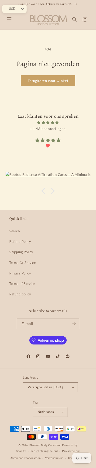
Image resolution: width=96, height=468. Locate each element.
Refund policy (20, 294)
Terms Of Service (22, 263)
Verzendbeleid (54, 457)
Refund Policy (20, 242)
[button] (9, 19)
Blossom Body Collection (45, 445)
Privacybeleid (71, 450)
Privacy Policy (20, 273)
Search (14, 231)
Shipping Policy (21, 252)
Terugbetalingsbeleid (44, 450)
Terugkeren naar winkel (48, 81)
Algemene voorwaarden (25, 457)
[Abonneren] (74, 323)
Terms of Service (22, 284)
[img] (48, 122)
